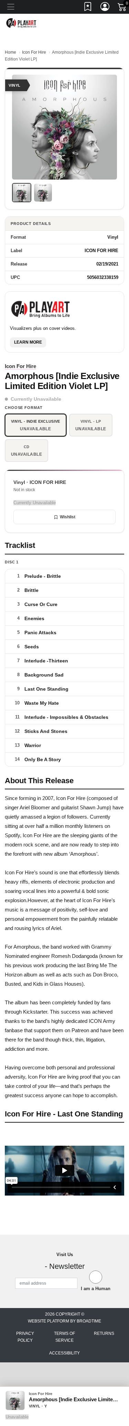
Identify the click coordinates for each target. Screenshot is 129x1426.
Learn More (28, 342)
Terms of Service (64, 1337)
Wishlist (67, 517)
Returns (104, 1333)
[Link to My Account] (105, 8)
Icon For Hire (34, 52)
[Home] (21, 22)
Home (10, 52)
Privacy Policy (25, 1337)
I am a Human (95, 1288)
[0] (122, 8)
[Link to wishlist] (88, 8)
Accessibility (64, 1353)
